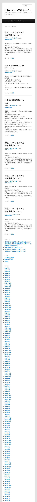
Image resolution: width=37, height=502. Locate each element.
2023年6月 (7, 339)
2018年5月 (7, 453)
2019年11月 (8, 420)
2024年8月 (7, 313)
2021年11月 (8, 375)
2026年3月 (7, 277)
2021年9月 (7, 378)
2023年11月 (8, 330)
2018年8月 (7, 448)
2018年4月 (7, 455)
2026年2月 (7, 279)
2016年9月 (7, 489)
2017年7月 (7, 472)
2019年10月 (8, 422)
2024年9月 (7, 311)
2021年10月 (8, 377)
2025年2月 (7, 302)
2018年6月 (7, 452)
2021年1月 (7, 393)
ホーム (6, 21)
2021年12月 (8, 373)
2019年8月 (7, 425)
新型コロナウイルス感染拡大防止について (14, 34)
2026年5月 (7, 274)
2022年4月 (7, 365)
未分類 (12, 58)
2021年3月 (7, 390)
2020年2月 (7, 414)
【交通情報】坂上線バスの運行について (15, 249)
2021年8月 (7, 380)
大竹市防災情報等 (9, 258)
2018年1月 (7, 461)
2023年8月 (7, 335)
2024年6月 (7, 317)
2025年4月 (7, 298)
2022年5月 (7, 363)
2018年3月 (7, 457)
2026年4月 (7, 275)
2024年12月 (8, 305)
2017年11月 (8, 465)
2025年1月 (7, 303)
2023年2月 (7, 347)
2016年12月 (8, 485)
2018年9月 (7, 446)
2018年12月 (8, 440)
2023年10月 (8, 332)
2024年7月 (7, 315)
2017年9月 (7, 468)
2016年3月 (7, 498)
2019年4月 (7, 433)
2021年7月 (7, 382)
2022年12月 (8, 350)
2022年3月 (7, 367)
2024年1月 (7, 326)
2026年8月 (7, 268)
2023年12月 (8, 328)
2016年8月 (7, 491)
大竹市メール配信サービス (18, 10)
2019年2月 (7, 437)
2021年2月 (7, 392)
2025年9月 (7, 288)
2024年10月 (8, 309)
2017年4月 (7, 478)
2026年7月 (7, 270)
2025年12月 (8, 283)
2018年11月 (8, 442)
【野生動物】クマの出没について (13, 247)
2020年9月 (7, 401)
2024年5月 (7, 318)
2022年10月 (8, 354)
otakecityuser (8, 39)
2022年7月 (7, 360)
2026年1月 (7, 281)
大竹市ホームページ (23, 21)
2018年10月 (8, 444)
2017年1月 (7, 483)
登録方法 (13, 21)
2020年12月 (8, 395)
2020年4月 (7, 410)
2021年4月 (7, 388)
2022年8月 (7, 358)
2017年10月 (8, 466)
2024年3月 (7, 322)
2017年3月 (7, 480)
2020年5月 (7, 408)
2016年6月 (7, 495)
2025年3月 (7, 300)
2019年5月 (7, 431)
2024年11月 (8, 307)
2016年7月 (7, 493)
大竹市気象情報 (9, 259)
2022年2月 (7, 369)
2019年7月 (7, 427)
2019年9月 (7, 423)
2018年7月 (7, 450)
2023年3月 (7, 345)
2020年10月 (8, 399)
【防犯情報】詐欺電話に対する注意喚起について (17, 242)
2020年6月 (7, 407)
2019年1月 (7, 438)
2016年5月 (7, 496)
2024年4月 (7, 320)
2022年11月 (8, 352)
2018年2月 (7, 459)
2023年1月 (7, 348)
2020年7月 (7, 405)
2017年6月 (7, 474)
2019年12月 (8, 418)
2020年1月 (7, 416)
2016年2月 (7, 500)
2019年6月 (7, 429)
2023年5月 (7, 341)
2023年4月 (7, 343)
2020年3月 (7, 412)
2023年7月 (7, 337)
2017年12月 (8, 463)
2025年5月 (7, 296)
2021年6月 (7, 384)
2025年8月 (7, 290)
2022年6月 (7, 362)
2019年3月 (7, 435)
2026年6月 (7, 272)
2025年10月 (8, 287)
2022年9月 (7, 356)
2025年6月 (7, 294)
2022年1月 (7, 371)
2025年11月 (8, 285)
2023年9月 (7, 333)
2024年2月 (7, 324)
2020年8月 (7, 403)
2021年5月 (7, 386)
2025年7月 (7, 292)
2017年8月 (7, 470)
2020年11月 (8, 397)
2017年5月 (7, 476)
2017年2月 (7, 481)
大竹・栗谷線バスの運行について (14, 67)
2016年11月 (8, 487)
